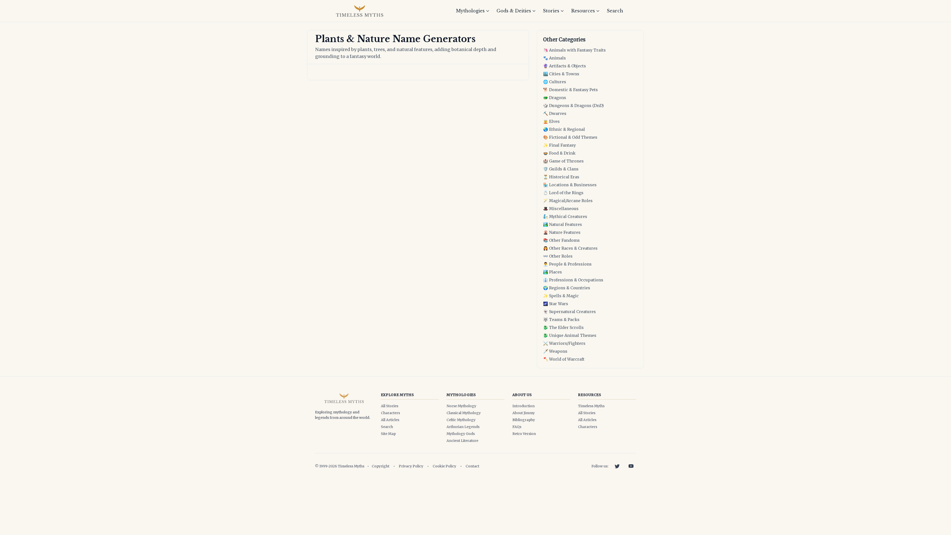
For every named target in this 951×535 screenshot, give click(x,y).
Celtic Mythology (461, 420)
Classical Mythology (464, 413)
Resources (583, 11)
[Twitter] (617, 466)
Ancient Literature (462, 440)
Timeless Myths (591, 406)
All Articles (390, 420)
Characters (390, 413)
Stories (551, 11)
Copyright (380, 466)
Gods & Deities (514, 11)
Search (615, 11)
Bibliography (523, 420)
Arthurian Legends (463, 427)
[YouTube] (631, 466)
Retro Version (524, 433)
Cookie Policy (444, 466)
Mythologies (470, 11)
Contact (472, 466)
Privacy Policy (411, 466)
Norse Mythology (461, 406)
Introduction (523, 406)
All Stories (389, 406)
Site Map (388, 433)
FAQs (516, 427)
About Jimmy (523, 413)
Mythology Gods (461, 433)
